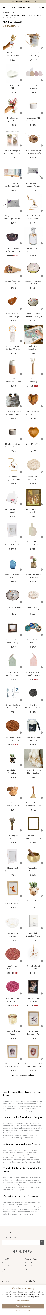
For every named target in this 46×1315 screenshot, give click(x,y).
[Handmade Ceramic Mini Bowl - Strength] (33, 301)
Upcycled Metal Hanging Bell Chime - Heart (12, 479)
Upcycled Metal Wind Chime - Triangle (33, 218)
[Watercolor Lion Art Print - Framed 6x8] (33, 1051)
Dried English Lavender (12, 836)
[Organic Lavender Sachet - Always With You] (33, 171)
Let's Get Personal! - (23, 1)
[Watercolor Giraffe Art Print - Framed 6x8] (12, 888)
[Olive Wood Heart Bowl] (33, 432)
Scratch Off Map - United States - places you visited (33, 349)
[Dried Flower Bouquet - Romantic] (12, 105)
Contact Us (28, 1263)
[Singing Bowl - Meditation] (33, 856)
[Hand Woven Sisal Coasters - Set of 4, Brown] (33, 138)
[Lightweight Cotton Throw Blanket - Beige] (33, 758)
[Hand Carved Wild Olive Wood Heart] (33, 399)
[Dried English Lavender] (12, 823)
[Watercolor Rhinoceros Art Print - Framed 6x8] (33, 1019)
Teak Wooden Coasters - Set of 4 (12, 804)
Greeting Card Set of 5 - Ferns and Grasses (12, 708)
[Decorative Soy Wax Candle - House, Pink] (33, 660)
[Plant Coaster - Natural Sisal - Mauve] (12, 953)
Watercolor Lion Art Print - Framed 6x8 (33, 1065)
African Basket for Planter (12, 1032)
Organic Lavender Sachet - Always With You (33, 186)
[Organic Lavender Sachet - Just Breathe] (12, 203)
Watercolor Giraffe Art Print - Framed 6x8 (12, 903)
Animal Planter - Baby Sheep (12, 771)
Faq (3, 1275)
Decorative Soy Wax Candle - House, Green (12, 675)
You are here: (8, 13)
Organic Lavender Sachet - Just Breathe (12, 217)
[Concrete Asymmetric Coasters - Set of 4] (33, 73)
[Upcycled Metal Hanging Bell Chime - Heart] (12, 464)
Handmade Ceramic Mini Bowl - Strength (33, 315)
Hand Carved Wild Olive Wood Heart (33, 412)
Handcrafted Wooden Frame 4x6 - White (12, 871)
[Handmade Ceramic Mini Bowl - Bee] (12, 595)
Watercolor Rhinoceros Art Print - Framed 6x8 (33, 1034)
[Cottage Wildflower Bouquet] (12, 269)
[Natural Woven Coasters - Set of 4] (33, 595)
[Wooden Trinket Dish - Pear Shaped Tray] (12, 301)
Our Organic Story (8, 1263)
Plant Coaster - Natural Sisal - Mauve (13, 969)
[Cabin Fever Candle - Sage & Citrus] (33, 725)
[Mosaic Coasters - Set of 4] (33, 627)
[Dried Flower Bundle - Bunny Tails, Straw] (12, 40)
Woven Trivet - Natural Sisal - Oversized (33, 479)
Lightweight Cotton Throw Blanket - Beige (33, 773)
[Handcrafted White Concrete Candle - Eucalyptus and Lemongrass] (33, 105)
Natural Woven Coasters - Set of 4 (33, 608)
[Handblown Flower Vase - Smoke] (33, 562)
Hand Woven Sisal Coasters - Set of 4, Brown (33, 153)
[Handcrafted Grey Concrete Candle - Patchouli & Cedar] (12, 432)
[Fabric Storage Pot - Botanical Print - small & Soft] (12, 399)
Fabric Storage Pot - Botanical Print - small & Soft (12, 414)
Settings (23, 1300)
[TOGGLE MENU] (4, 7)
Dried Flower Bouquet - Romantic (12, 119)
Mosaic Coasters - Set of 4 (33, 641)
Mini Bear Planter (33, 900)
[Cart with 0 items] (43, 7)
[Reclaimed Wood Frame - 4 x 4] (12, 627)
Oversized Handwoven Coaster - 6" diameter (33, 708)
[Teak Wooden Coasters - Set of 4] (12, 790)
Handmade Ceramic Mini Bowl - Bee (13, 608)
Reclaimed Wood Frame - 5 (33, 999)
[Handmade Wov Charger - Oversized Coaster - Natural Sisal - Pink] (12, 986)
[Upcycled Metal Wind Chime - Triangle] (33, 203)
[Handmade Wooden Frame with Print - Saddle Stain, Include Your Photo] (33, 497)
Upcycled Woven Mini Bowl (12, 934)
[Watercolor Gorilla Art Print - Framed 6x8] (12, 1051)
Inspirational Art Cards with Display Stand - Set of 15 (12, 186)
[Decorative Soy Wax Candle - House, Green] (12, 660)
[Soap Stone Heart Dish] (12, 73)
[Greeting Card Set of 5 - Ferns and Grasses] (12, 693)
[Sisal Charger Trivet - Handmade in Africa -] (12, 725)
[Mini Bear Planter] (33, 888)
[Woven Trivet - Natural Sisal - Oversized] (33, 464)
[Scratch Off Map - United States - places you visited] (33, 334)
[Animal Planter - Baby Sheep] (12, 758)
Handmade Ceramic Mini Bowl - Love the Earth (33, 284)
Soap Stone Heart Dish (13, 86)
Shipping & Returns (31, 1266)
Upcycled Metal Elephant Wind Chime (33, 969)
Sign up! (42, 1242)
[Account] (36, 7)
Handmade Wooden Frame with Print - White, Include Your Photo (12, 546)
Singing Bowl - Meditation (33, 869)
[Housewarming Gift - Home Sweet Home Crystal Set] (12, 138)
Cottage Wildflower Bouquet (12, 282)
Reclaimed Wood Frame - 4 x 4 (12, 641)
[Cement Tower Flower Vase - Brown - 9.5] (12, 366)
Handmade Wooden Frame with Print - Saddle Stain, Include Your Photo (33, 513)
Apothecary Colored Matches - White (33, 249)
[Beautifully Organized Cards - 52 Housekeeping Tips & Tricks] (33, 921)
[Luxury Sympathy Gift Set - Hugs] (33, 40)
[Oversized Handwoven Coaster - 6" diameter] (33, 693)
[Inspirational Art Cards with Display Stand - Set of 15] (12, 171)
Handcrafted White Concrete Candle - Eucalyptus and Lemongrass (33, 122)
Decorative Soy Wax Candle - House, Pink (33, 675)
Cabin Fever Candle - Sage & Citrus (33, 738)
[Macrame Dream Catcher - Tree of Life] (12, 334)
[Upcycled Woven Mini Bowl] (12, 921)
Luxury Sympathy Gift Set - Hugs (33, 54)
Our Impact (6, 1272)
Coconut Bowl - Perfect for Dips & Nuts (12, 251)
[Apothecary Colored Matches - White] (33, 236)
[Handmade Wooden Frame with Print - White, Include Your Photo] (12, 529)
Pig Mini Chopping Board (12, 510)
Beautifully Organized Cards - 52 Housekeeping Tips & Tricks (33, 937)
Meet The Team (7, 1266)
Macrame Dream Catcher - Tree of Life (12, 349)
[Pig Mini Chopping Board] (12, 497)
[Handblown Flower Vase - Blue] (12, 562)
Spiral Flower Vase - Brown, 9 (33, 380)
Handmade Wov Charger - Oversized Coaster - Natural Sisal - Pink (12, 1002)
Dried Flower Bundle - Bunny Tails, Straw (12, 55)
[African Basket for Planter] (12, 1019)
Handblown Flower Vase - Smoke (33, 575)
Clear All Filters (11, 25)
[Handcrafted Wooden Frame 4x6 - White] (12, 856)
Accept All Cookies (23, 1306)
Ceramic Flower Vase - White (33, 543)
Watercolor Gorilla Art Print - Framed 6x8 (12, 1066)
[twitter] (20, 1251)
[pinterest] (30, 1251)
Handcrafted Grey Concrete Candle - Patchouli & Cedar (12, 447)
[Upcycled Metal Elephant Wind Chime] (33, 953)
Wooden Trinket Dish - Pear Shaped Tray (12, 316)
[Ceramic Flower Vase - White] (33, 529)
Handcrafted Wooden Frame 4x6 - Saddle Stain (33, 838)
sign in (27, 1269)
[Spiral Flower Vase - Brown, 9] (33, 366)
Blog (3, 1269)
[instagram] (25, 1251)
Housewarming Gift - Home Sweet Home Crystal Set (12, 153)
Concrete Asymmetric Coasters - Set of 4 (33, 88)
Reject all (23, 1310)
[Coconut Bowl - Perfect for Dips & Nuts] (12, 236)
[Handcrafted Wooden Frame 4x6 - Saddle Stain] (33, 823)
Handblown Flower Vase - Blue (12, 575)
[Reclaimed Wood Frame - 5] (33, 986)
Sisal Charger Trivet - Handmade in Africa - (12, 740)
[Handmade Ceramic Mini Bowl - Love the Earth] (33, 269)
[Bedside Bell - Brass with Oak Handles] (33, 790)
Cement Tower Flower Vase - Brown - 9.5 (12, 382)
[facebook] (15, 1251)
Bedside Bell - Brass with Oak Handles (33, 804)
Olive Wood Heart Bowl (33, 445)
